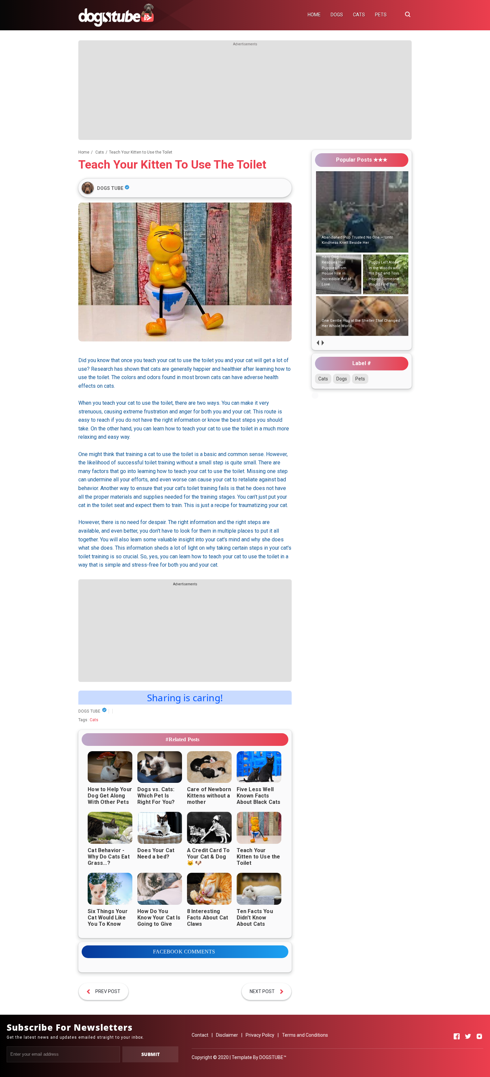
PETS (381, 14)
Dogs (341, 378)
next (322, 342)
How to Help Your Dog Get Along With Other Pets (110, 795)
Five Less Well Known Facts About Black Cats (259, 795)
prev (317, 342)
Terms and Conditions (305, 1035)
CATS (359, 14)
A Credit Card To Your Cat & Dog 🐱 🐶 (208, 856)
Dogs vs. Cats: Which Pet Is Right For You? (156, 795)
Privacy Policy (260, 1035)
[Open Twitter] (468, 1036)
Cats (94, 720)
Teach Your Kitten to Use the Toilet (258, 856)
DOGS (337, 14)
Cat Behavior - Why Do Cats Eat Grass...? (108, 856)
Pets (360, 378)
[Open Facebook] (457, 1036)
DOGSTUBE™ (272, 1057)
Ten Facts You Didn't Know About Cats (255, 917)
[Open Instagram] (479, 1036)
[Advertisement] (245, 93)
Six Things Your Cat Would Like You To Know (107, 917)
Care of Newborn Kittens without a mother (209, 795)
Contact (200, 1035)
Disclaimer (227, 1035)
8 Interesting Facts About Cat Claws (207, 917)
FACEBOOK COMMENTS (184, 951)
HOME (314, 14)
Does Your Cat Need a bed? (155, 853)
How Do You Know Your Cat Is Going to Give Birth (159, 920)
